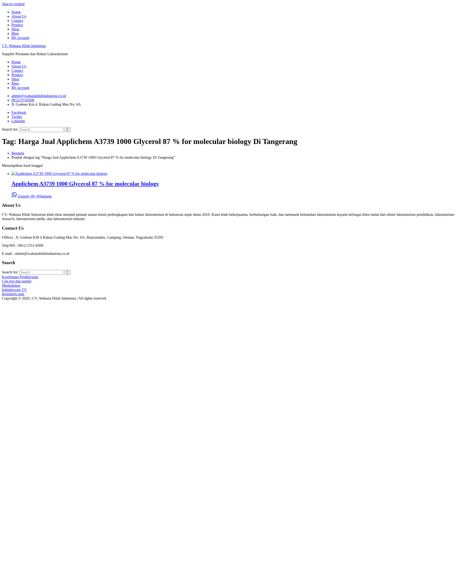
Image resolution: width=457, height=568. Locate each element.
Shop (15, 29)
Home (16, 12)
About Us (18, 16)
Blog (15, 33)
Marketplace (11, 285)
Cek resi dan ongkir (16, 281)
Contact (17, 21)
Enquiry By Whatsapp (34, 196)
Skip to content (13, 4)
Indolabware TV (14, 290)
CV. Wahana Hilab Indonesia (24, 46)
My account (20, 38)
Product (17, 25)
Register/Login (13, 294)
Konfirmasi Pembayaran (20, 277)
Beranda (17, 153)
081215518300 (22, 100)
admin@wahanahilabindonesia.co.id (38, 96)
